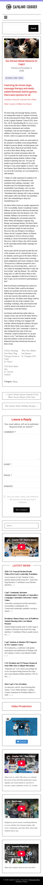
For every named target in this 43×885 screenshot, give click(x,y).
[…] (12, 585)
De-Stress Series (32, 123)
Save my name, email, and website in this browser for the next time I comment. (22, 499)
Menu (21, 17)
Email (8, 475)
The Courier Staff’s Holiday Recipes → (21, 406)
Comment (10, 432)
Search (33, 28)
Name (7, 464)
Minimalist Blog (34, 880)
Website (8, 486)
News (15, 381)
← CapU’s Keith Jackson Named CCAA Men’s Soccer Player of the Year (22, 395)
